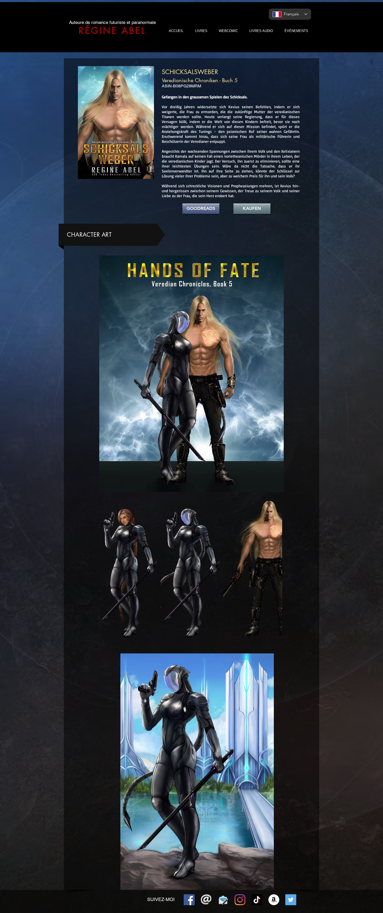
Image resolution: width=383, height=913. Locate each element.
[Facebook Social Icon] (189, 899)
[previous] (107, 572)
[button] (127, 570)
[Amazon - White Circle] (273, 899)
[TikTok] (256, 899)
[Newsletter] (223, 899)
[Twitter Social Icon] (290, 899)
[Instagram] (239, 899)
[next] (272, 572)
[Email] (206, 899)
